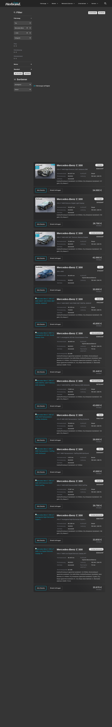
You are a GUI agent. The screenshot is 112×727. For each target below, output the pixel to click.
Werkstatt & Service (67, 3)
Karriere (94, 3)
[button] (30, 23)
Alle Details (41, 190)
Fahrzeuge (43, 3)
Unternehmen (82, 3)
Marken (54, 3)
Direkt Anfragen (55, 190)
